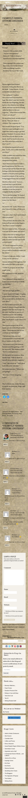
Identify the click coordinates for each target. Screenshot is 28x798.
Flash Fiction (8, 688)
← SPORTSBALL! (6, 635)
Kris (3, 389)
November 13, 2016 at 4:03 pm (17, 496)
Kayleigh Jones (9, 760)
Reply (5, 444)
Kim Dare (7, 763)
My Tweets (6, 712)
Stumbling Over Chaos (11, 770)
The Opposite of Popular (11, 776)
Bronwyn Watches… (10, 685)
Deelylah (14, 386)
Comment (7, 568)
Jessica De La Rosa (10, 758)
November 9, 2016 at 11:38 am (17, 476)
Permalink (10, 416)
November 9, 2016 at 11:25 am (17, 440)
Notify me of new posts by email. (14, 616)
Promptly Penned (14, 412)
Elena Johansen (9, 743)
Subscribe (6, 673)
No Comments (14, 31)
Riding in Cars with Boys (11, 693)
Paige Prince (14, 433)
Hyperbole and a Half (10, 751)
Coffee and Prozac (10, 741)
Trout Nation (8, 778)
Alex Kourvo (8, 736)
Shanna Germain (9, 768)
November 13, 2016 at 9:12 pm (17, 458)
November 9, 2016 (14, 33)
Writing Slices (8, 781)
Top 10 (6, 698)
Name (6, 589)
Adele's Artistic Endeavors (12, 733)
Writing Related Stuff (10, 700)
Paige (20, 386)
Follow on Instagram (15, 717)
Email (6, 597)
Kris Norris (15, 414)
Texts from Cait (9, 695)
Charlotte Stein (9, 738)
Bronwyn (14, 451)
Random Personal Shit (11, 690)
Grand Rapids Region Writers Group (15, 746)
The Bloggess (8, 773)
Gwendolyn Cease (10, 748)
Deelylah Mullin (6, 414)
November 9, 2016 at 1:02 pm (17, 518)
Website (6, 605)
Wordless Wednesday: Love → (17, 637)
